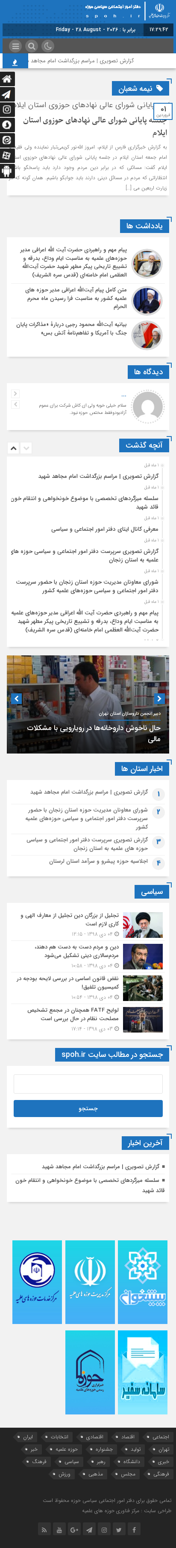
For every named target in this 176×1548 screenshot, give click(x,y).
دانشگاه (131, 1462)
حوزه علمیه (67, 1449)
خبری (163, 1462)
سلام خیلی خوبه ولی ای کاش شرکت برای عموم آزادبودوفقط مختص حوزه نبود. (82, 409)
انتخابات (59, 1437)
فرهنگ (39, 1462)
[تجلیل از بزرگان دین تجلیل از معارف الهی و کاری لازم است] (88, 924)
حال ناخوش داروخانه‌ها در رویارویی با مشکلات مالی (94, 733)
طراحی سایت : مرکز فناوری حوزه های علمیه (126, 1511)
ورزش (64, 1474)
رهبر (101, 1462)
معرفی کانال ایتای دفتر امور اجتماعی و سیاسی (104, 529)
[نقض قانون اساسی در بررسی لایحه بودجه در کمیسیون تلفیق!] (88, 988)
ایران (28, 1437)
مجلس (128, 1474)
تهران (163, 1449)
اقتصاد (128, 1437)
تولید (136, 1449)
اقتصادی (94, 1437)
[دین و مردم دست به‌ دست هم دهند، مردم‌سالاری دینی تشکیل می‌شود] (88, 956)
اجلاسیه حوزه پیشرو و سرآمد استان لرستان (98, 861)
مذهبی (95, 1474)
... (123, 395)
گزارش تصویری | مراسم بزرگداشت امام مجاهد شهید (86, 60)
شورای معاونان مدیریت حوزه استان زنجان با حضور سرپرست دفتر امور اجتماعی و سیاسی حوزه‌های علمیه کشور (87, 586)
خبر (34, 1449)
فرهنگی (161, 1474)
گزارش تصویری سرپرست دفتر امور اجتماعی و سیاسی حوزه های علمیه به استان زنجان (83, 555)
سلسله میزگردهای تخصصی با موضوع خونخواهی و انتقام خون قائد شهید (84, 503)
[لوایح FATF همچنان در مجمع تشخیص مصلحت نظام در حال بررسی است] (88, 1018)
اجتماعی (161, 1437)
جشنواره (104, 1449)
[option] (87, 474)
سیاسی (72, 1462)
